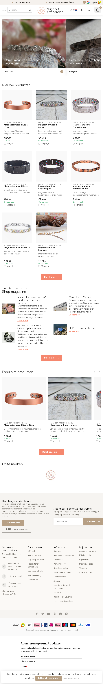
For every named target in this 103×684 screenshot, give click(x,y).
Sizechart (57, 592)
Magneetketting (34, 575)
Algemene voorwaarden (64, 555)
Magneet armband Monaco (47, 126)
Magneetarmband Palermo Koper (82, 187)
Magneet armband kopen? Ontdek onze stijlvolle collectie (31, 300)
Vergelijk (10, 144)
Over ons (57, 551)
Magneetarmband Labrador (47, 248)
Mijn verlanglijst (86, 564)
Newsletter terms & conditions (62, 586)
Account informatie (87, 551)
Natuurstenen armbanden (33, 565)
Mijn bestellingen (86, 555)
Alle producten (85, 572)
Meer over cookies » (71, 678)
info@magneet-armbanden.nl (14, 584)
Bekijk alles (49, 277)
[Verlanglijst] (89, 10)
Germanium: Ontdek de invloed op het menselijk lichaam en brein (30, 328)
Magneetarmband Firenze (17, 247)
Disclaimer (58, 560)
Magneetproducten (36, 560)
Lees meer (22, 320)
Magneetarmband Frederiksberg (82, 126)
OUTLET (31, 551)
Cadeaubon (33, 580)
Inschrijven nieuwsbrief (63, 601)
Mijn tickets (84, 560)
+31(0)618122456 (15, 576)
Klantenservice (12, 523)
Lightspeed (73, 630)
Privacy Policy (60, 564)
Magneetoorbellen (36, 571)
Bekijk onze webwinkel (16, 529)
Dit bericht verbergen (48, 678)
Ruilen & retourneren (62, 572)
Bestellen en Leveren (63, 597)
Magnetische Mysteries (81, 297)
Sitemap (57, 581)
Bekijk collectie (49, 452)
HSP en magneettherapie (82, 328)
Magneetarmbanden (36, 555)
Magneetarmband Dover (16, 186)
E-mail (24, 667)
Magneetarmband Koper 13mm (16, 126)
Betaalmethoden (61, 568)
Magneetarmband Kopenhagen (47, 187)
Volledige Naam (28, 656)
